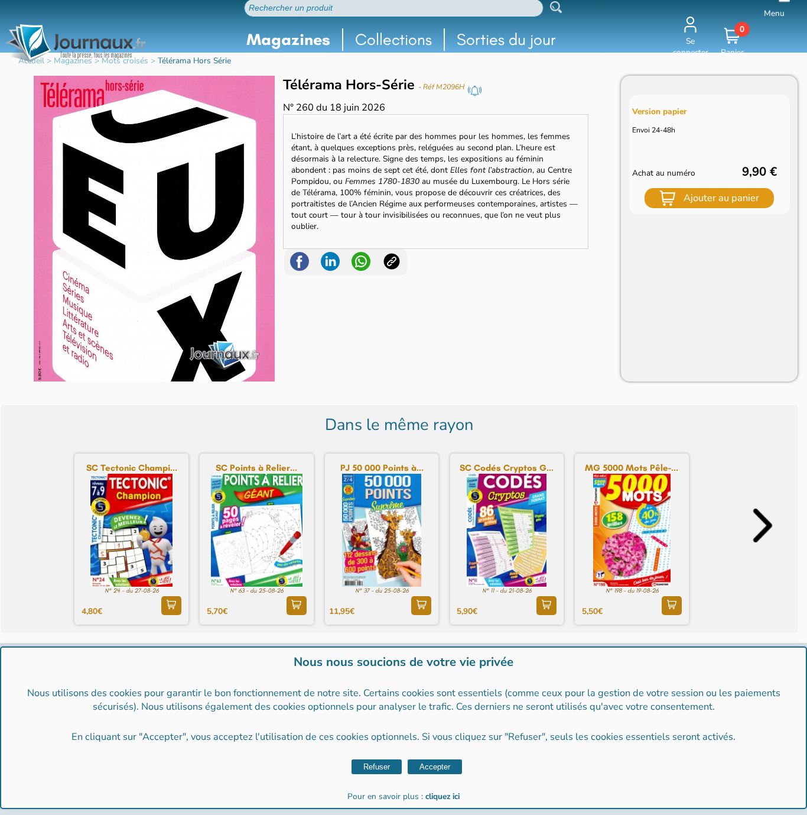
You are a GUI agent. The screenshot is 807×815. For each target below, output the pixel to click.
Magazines (288, 39)
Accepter (434, 766)
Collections (393, 39)
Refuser (376, 766)
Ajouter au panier (721, 198)
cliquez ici (442, 796)
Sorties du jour (506, 39)
